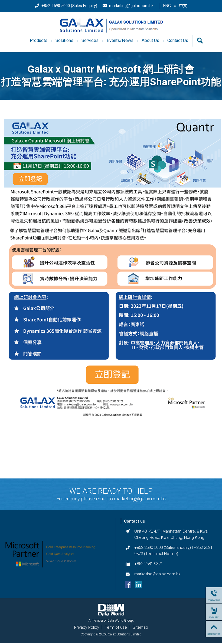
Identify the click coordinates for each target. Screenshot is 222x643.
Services (90, 40)
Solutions (64, 40)
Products (38, 40)
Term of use (116, 627)
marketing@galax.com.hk (131, 5)
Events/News (120, 40)
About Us (150, 40)
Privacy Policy (86, 627)
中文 (183, 5)
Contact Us (177, 40)
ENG (167, 5)
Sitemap (140, 627)
